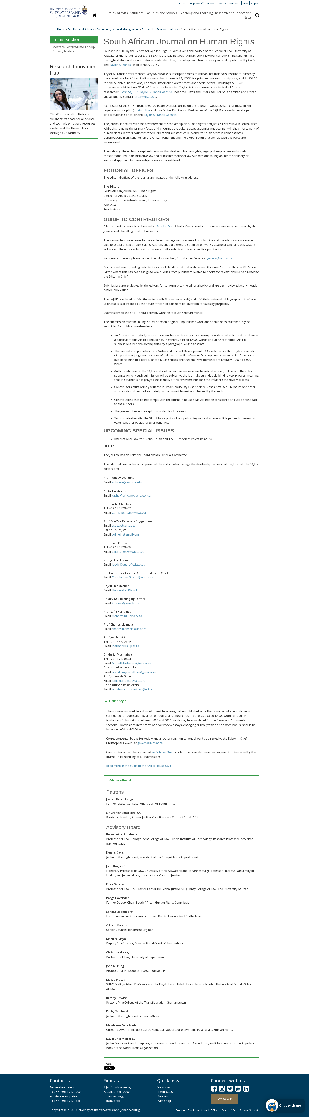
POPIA (214, 1110)
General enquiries (62, 1087)
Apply (254, 3)
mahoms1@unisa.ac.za (127, 616)
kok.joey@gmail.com (125, 603)
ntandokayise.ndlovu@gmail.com (134, 672)
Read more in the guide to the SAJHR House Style (139, 766)
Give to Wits (225, 1099)
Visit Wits (234, 3)
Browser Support (249, 1110)
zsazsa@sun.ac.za (123, 525)
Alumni (210, 3)
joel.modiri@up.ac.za (125, 646)
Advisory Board (120, 780)
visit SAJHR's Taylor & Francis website (147, 92)
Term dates (165, 1092)
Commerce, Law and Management (118, 29)
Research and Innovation (233, 13)
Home (61, 29)
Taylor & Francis (120, 65)
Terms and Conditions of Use (191, 1110)
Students (136, 13)
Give (245, 3)
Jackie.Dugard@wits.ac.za (128, 564)
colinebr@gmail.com (125, 534)
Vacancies (163, 1087)
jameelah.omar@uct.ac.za (128, 681)
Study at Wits (118, 13)
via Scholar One (162, 752)
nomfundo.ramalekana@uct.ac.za (134, 689)
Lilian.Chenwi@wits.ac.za (128, 552)
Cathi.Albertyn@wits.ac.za (129, 513)
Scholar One (165, 226)
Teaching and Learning (196, 13)
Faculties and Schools (161, 13)
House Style (117, 701)
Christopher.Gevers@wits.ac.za (132, 577)
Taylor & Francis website (159, 115)
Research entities (167, 29)
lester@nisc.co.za (145, 97)
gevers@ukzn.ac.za (219, 258)
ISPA (233, 1110)
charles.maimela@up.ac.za (129, 629)
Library (221, 3)
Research (147, 29)
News (248, 17)
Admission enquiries (63, 1096)
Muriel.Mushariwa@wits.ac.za (131, 663)
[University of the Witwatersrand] (68, 9)
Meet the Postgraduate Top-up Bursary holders (74, 49)
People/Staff (196, 3)
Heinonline (142, 110)
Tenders (163, 1096)
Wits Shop (164, 1101)
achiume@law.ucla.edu (127, 482)
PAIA (224, 1110)
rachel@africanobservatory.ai (131, 495)
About (182, 3)
